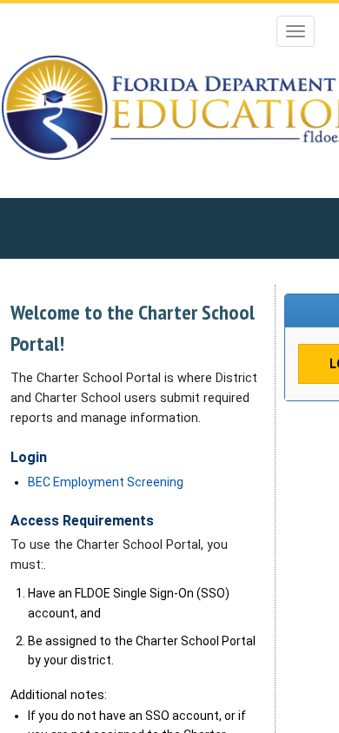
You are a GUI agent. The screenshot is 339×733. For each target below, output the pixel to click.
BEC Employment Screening (105, 482)
